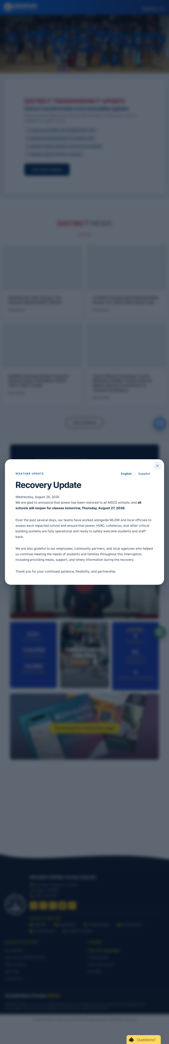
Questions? (146, 1040)
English (126, 473)
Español (144, 473)
